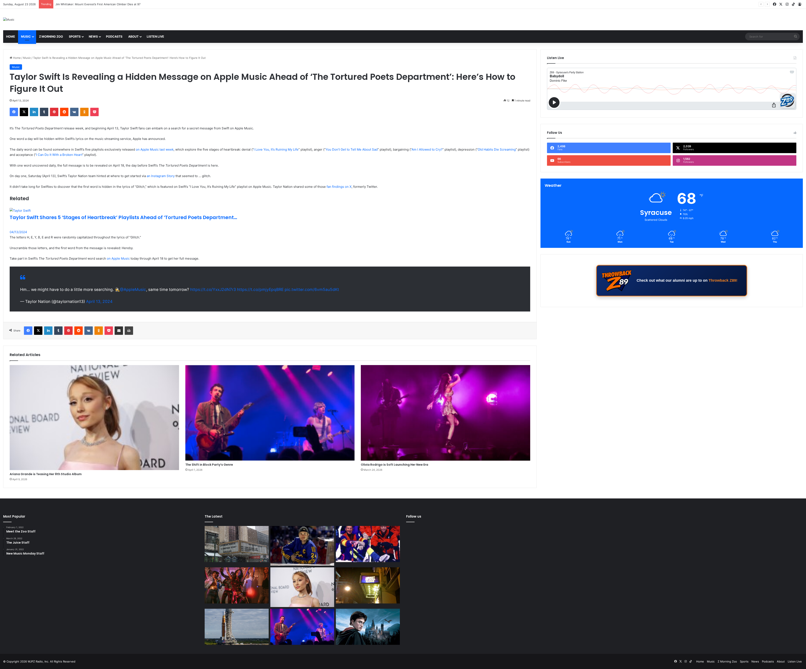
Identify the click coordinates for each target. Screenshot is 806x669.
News (93, 36)
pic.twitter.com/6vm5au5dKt (312, 289)
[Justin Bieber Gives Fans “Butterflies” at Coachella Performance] (302, 546)
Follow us (413, 516)
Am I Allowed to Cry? (427, 149)
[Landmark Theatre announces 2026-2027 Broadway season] (237, 544)
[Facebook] (14, 112)
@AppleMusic (133, 289)
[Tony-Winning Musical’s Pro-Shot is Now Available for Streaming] (368, 585)
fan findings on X (339, 187)
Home (10, 36)
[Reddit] (64, 112)
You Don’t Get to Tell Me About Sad (352, 149)
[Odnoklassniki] (84, 112)
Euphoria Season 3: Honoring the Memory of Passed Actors (94, 4)
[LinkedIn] (34, 112)
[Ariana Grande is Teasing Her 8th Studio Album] (94, 417)
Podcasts (114, 36)
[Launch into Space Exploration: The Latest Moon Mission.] (237, 627)
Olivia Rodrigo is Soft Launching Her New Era (394, 465)
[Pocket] (94, 112)
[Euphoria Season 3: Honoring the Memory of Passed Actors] (237, 585)
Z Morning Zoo (51, 36)
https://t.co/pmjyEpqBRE (260, 289)
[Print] (129, 330)
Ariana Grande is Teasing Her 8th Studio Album (46, 474)
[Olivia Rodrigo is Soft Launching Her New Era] (445, 413)
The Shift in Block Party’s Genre (209, 465)
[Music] (8, 19)
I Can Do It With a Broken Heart (59, 155)
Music (26, 36)
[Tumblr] (44, 112)
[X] (24, 112)
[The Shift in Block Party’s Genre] (270, 413)
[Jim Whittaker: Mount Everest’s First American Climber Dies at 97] (368, 544)
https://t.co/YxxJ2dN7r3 (213, 289)
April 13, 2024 (99, 301)
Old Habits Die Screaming (497, 149)
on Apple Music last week (155, 149)
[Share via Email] (119, 330)
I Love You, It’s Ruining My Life (276, 149)
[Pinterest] (54, 112)
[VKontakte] (74, 112)
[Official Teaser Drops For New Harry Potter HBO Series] (368, 627)
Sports (75, 36)
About (133, 36)
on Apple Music (118, 258)
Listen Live (155, 36)
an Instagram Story (161, 176)
